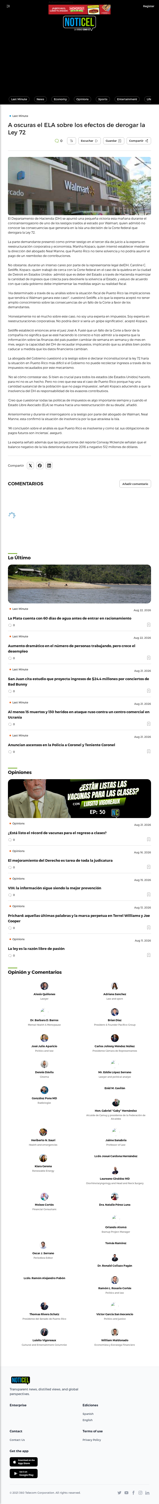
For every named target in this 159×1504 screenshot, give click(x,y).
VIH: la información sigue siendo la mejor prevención (54, 888)
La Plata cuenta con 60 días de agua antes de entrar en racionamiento (69, 618)
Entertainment (127, 99)
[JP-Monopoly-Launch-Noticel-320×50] (79, 9)
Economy (60, 99)
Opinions (82, 99)
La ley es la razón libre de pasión (36, 948)
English (87, 1420)
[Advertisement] (79, 62)
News (40, 99)
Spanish (88, 1413)
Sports (102, 99)
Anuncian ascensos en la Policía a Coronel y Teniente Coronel (61, 745)
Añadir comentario (135, 484)
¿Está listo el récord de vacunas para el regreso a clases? (57, 833)
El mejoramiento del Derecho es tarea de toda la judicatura (60, 860)
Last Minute (19, 99)
